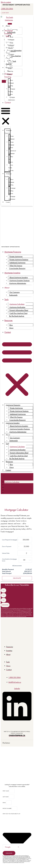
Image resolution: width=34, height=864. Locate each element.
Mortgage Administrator (11, 98)
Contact (8, 102)
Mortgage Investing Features (11, 91)
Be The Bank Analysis (16, 316)
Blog (11, 325)
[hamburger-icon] (10, 24)
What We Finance (15, 265)
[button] (6, 116)
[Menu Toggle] (4, 476)
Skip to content (6, 2)
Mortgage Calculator (16, 304)
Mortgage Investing (8, 75)
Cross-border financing (10, 68)
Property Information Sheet (18, 310)
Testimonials (13, 295)
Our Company (14, 292)
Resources (8, 320)
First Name (6, 791)
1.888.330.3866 (7, 9)
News (11, 328)
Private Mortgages (11, 38)
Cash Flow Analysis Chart (13, 57)
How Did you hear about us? (11, 813)
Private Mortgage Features (11, 45)
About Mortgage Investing (11, 82)
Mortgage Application (17, 307)
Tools (6, 299)
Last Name (6, 796)
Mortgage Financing (8, 32)
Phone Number (7, 808)
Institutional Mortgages (12, 53)
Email (4, 802)
